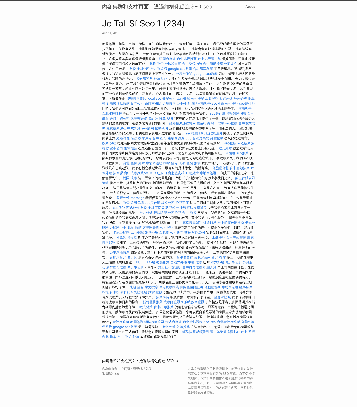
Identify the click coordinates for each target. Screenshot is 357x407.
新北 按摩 (219, 257)
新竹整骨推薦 (116, 267)
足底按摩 (169, 103)
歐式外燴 (225, 148)
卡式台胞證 (121, 232)
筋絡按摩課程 (192, 222)
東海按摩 (151, 287)
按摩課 (118, 173)
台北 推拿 (109, 337)
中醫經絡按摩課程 (193, 208)
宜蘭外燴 (192, 173)
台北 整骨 (130, 163)
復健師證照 (144, 79)
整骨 (126, 203)
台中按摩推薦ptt (136, 173)
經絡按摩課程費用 (182, 123)
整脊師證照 (222, 297)
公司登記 (197, 98)
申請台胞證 (184, 74)
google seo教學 (180, 69)
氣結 (105, 183)
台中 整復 (189, 213)
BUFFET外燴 (145, 262)
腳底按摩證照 (136, 98)
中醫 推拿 (195, 262)
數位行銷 (203, 123)
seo (206, 322)
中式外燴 (133, 128)
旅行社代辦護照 (210, 133)
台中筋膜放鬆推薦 (231, 222)
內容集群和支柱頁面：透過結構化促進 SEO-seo (157, 6)
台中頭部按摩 (213, 64)
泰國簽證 (136, 322)
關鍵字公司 (114, 148)
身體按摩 (216, 138)
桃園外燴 (210, 267)
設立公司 (137, 103)
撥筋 (134, 138)
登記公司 (169, 98)
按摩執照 (161, 128)
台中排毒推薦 (187, 59)
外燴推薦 (183, 327)
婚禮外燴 (151, 232)
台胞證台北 (220, 168)
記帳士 (174, 208)
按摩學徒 (162, 297)
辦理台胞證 (167, 59)
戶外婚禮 (240, 98)
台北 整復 (124, 337)
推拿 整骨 (166, 118)
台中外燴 (183, 103)
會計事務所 (153, 103)
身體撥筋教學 (201, 103)
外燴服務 (210, 222)
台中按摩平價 (120, 292)
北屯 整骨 (137, 287)
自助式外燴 (178, 262)
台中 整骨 (159, 138)
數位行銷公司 (139, 69)
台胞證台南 (202, 257)
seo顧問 (148, 128)
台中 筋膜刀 (158, 173)
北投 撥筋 (134, 227)
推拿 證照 (155, 292)
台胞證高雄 (201, 138)
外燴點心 (160, 79)
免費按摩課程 (116, 128)
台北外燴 (146, 213)
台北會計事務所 (228, 322)
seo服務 (119, 208)
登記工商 (182, 203)
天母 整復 (186, 163)
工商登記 (183, 98)
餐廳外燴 (123, 198)
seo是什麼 (247, 103)
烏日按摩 (217, 123)
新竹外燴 (169, 327)
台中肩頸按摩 (240, 168)
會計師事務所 (203, 69)
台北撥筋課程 (112, 113)
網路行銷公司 (120, 118)
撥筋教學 (245, 108)
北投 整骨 (156, 64)
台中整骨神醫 (192, 64)
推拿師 (121, 237)
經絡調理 (123, 138)
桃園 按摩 (130, 178)
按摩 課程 (109, 143)
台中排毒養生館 (209, 59)
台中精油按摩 (120, 252)
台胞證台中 (118, 227)
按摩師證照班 (236, 113)
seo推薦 (218, 103)
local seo (154, 98)
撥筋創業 (162, 262)
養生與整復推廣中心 (225, 332)
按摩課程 (144, 138)
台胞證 (230, 153)
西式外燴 (226, 98)
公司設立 (230, 64)
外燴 (141, 163)
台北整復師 (158, 69)
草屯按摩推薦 (169, 287)
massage (137, 198)
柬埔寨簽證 (139, 118)
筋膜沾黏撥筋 (120, 103)
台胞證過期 (173, 64)
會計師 (153, 118)
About (250, 7)
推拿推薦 (130, 148)
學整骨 (107, 327)
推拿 (197, 163)
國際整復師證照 (191, 287)
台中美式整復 (236, 237)
